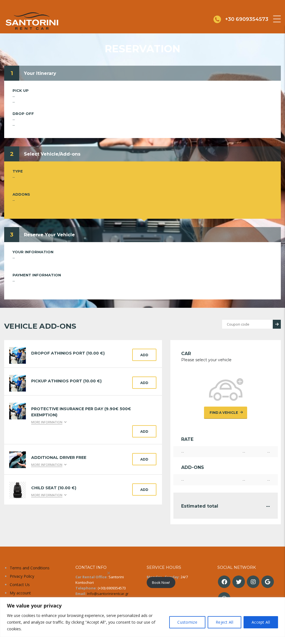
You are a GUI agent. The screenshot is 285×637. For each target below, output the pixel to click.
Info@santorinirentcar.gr (108, 593)
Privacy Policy (22, 576)
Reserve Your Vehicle (49, 234)
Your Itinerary (40, 73)
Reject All (224, 622)
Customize (187, 622)
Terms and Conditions (30, 567)
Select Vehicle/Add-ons (52, 154)
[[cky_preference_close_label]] (108, 573)
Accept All (261, 622)
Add (144, 355)
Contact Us (20, 584)
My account (20, 593)
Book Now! (161, 582)
